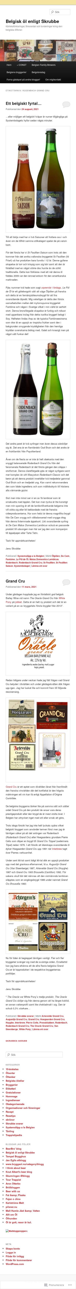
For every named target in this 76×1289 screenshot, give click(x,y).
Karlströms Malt (15, 1203)
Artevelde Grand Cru (52, 1016)
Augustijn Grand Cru (16, 1019)
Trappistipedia (14, 1135)
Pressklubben (46, 1022)
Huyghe (10, 1022)
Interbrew (57, 848)
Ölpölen (56, 556)
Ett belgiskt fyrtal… (24, 103)
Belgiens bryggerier (16, 72)
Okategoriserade (15, 1104)
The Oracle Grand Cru (41, 1025)
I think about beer (16, 1168)
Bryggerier (12, 1084)
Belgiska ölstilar (15, 1080)
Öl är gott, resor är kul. (19, 1222)
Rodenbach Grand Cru (30, 562)
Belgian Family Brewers (44, 64)
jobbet (18, 602)
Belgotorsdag (38, 72)
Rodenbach (12, 562)
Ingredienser (13, 1100)
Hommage (11, 1096)
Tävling (10, 1131)
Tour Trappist (13, 1179)
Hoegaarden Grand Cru (52, 1019)
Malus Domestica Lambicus (44, 559)
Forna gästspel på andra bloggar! (23, 79)
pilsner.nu (11, 1207)
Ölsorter (10, 1073)
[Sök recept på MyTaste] (16, 1231)
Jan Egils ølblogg (16, 1160)
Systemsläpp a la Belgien (31, 556)
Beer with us (13, 1191)
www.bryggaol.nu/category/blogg (25, 1164)
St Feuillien (49, 562)
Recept (9, 1111)
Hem (9, 64)
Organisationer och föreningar (23, 1108)
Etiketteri (11, 1088)
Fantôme (10, 559)
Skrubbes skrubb (16, 1041)
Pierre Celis (32, 1022)
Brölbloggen (13, 1187)
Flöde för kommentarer (19, 1260)
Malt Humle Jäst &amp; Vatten (23, 1210)
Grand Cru (15, 581)
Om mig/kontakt (53, 79)
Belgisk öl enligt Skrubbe (32, 21)
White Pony (25, 1029)
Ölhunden (11, 1218)
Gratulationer (13, 1092)
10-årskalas (12, 1069)
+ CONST (21, 64)
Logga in (11, 1252)
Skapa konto (13, 1248)
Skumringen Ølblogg (18, 1176)
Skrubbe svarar (26, 1016)
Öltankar (10, 1077)
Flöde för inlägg (15, 1256)
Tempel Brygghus (16, 1156)
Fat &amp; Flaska (15, 1195)
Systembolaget (22, 565)
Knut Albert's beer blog (19, 1171)
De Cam (65, 556)
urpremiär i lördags (51, 287)
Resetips (10, 1115)
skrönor (10, 1119)
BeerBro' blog (13, 1148)
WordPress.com (15, 1264)
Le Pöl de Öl (22, 559)
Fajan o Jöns (13, 1199)
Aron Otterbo (13, 1183)
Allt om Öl (11, 1214)
